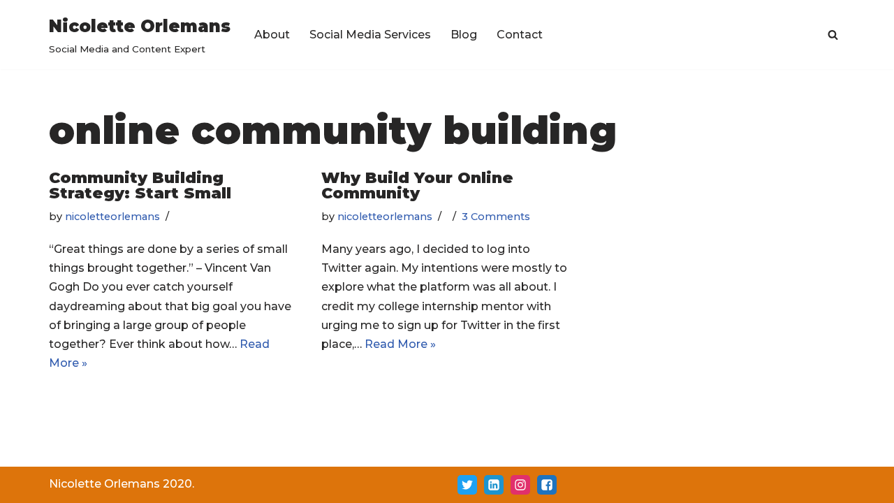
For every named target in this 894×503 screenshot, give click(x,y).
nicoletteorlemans (112, 216)
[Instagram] (520, 485)
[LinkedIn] (494, 485)
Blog (463, 34)
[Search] (833, 34)
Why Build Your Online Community (417, 185)
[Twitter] (467, 485)
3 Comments (496, 216)
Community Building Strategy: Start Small (140, 185)
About (272, 34)
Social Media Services (370, 34)
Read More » (400, 344)
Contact (520, 34)
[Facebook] (547, 485)
